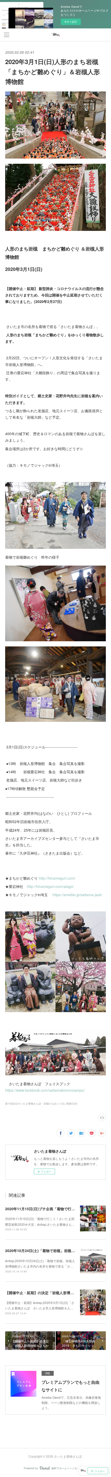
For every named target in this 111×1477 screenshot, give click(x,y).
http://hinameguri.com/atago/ (51, 886)
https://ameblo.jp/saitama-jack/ (77, 894)
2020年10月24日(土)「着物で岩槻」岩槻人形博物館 (47, 1250)
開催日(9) (71, 1103)
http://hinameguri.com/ (57, 878)
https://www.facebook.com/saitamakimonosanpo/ (45, 1090)
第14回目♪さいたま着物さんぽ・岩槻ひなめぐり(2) (35, 1103)
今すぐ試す (70, 22)
